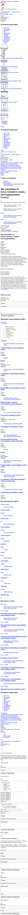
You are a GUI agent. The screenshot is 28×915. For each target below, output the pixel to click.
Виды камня (7, 29)
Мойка (5, 784)
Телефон (3, 303)
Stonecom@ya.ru (5, 17)
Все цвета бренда (5, 504)
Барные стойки (10, 328)
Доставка (6, 35)
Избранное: (3, 20)
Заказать (3, 355)
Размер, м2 (3, 801)
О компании (7, 38)
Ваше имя (3, 300)
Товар (2, 894)
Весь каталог (4, 322)
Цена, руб (3, 810)
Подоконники (9, 332)
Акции (5, 42)
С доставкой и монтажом (10, 806)
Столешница (7, 782)
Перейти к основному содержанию (10, 1)
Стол (5, 790)
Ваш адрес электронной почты (8, 818)
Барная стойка (7, 788)
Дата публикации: (5, 225)
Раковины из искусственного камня (10, 165)
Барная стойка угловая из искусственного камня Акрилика (11, 403)
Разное (2, 174)
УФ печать (6, 30)
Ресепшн (3, 169)
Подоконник (7, 785)
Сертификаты (7, 37)
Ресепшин (8, 334)
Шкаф (3, 361)
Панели (8, 331)
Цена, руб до (4, 811)
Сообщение (3, 306)
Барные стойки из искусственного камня (11, 168)
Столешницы (4, 161)
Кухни (2, 173)
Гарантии (6, 34)
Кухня (3, 452)
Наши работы (7, 33)
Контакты (6, 41)
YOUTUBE (6, 737)
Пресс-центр (7, 40)
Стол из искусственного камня (10, 415)
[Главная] (6, 6)
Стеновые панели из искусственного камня (12, 162)
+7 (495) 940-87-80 (5, 11)
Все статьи (3, 604)
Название (3, 792)
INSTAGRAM (7, 736)
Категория (3, 228)
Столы (8, 337)
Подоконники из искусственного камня (11, 166)
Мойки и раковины (6, 230)
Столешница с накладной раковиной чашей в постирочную (13, 480)
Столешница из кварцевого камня (12, 426)
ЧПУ (5, 31)
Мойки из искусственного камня (9, 164)
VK (4, 734)
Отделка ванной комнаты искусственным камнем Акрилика (12, 440)
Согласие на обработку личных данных (12, 314)
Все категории (10, 326)
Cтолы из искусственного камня (9, 170)
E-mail (2, 910)
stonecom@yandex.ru (9, 288)
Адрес (2, 853)
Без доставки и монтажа (10, 807)
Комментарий (4, 821)
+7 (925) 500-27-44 (15, 11)
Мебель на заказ (5, 172)
